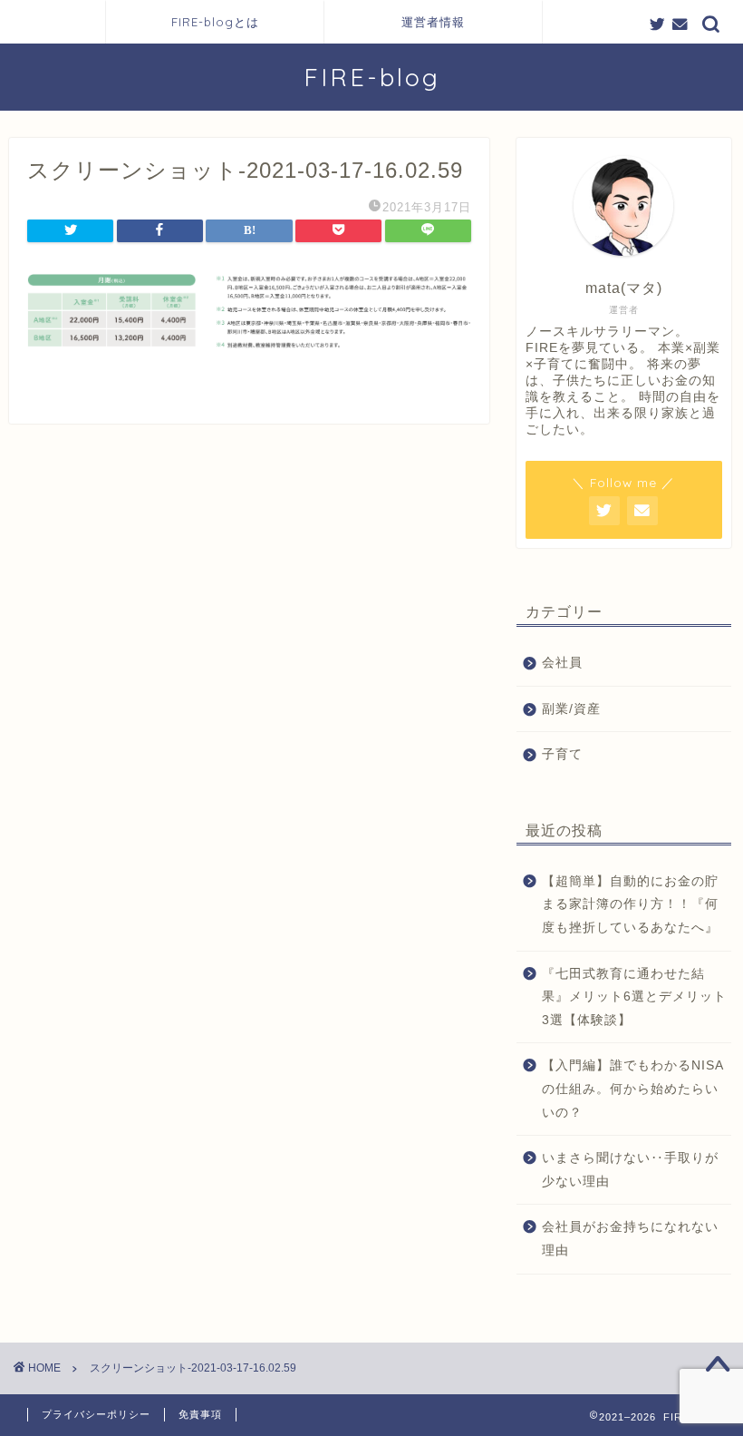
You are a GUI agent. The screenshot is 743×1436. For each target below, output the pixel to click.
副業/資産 (571, 709)
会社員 (562, 662)
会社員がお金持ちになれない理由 (630, 1238)
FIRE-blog (372, 77)
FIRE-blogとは (215, 22)
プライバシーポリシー (96, 1414)
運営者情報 (433, 22)
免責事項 (200, 1414)
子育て (562, 754)
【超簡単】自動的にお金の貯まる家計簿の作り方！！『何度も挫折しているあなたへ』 (630, 904)
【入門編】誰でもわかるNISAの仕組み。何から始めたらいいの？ (633, 1089)
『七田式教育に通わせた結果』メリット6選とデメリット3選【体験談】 (634, 997)
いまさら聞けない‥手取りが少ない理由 (630, 1169)
